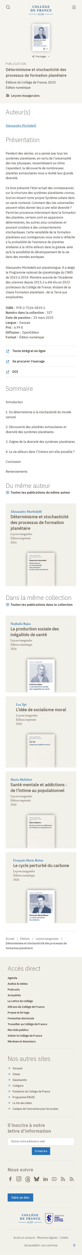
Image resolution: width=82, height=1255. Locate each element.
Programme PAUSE (24, 1097)
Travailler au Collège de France (27, 1024)
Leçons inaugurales (25, 96)
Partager (41, 56)
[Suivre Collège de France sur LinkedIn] (45, 1179)
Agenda (12, 978)
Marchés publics (18, 1030)
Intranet (18, 1068)
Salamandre (20, 1080)
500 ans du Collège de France (26, 1007)
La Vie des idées (22, 1103)
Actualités (14, 995)
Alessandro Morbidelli (21, 126)
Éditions (25, 938)
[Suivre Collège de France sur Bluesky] (36, 1179)
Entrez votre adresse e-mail (28, 1141)
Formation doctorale (21, 1018)
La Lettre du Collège (20, 1001)
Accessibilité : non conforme (41, 1245)
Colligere (18, 1085)
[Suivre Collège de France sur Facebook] (10, 1179)
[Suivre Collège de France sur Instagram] (19, 1179)
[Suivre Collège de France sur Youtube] (54, 1179)
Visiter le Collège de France (25, 1035)
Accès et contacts (24, 1237)
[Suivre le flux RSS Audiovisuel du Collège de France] (71, 1179)
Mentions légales (47, 1237)
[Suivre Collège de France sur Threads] (28, 1179)
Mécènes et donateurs (22, 1041)
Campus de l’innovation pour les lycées (35, 1109)
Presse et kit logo (18, 1012)
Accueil (10, 938)
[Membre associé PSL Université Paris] (54, 1218)
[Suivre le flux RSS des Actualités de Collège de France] (63, 1179)
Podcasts (14, 989)
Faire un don (20, 1197)
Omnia (16, 1074)
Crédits (64, 1237)
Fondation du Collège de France (31, 1091)
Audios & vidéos (18, 983)
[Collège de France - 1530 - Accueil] (41, 10)
